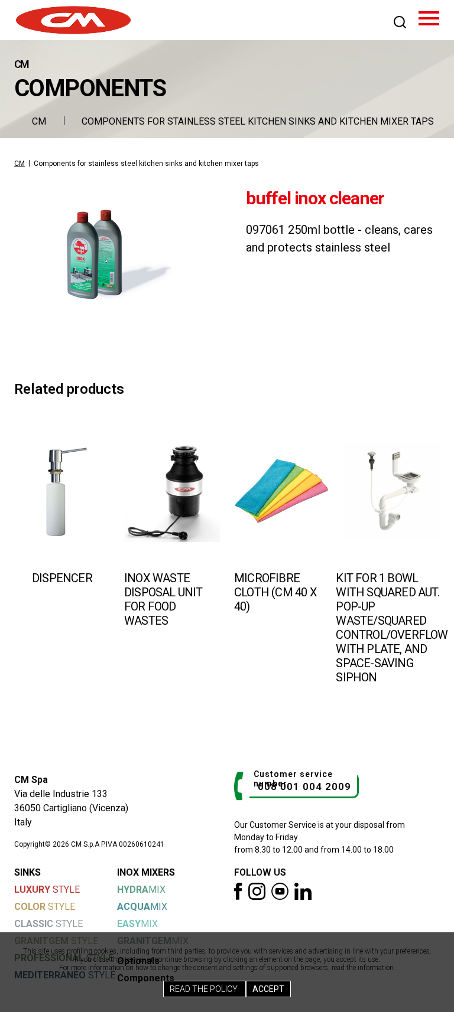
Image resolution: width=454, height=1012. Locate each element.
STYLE (47, 889)
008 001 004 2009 (304, 786)
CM (39, 121)
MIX (141, 889)
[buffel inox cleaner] (117, 254)
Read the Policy (204, 989)
